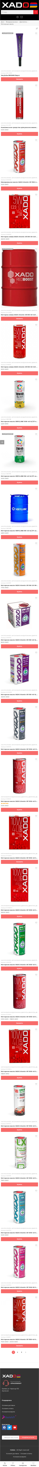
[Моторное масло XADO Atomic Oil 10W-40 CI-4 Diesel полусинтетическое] (19, 723)
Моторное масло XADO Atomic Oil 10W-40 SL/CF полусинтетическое (19, 1126)
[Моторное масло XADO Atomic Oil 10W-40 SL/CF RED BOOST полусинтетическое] (19, 991)
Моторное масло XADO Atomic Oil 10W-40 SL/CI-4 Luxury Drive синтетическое (19, 1178)
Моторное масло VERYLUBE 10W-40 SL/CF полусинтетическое (19, 421)
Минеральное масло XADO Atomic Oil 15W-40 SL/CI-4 (19, 182)
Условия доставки (8, 1405)
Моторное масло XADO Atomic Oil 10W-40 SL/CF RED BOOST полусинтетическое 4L (19, 1071)
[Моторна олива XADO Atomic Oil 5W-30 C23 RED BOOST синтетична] (19, 211)
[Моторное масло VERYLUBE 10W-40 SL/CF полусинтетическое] (19, 396)
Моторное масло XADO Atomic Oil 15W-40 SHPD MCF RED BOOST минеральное (19, 1339)
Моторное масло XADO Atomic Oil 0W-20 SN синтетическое (19, 585)
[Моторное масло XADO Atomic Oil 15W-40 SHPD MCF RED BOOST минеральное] (19, 1314)
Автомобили (16, 71)
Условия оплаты (7, 1408)
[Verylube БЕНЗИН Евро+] (19, 50)
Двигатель (23, 22)
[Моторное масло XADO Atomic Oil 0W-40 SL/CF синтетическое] (19, 614)
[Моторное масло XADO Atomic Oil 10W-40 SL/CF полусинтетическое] (19, 1100)
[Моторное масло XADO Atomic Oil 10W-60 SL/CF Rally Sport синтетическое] (19, 1262)
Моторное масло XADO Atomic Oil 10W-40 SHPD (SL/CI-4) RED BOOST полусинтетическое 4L (19, 858)
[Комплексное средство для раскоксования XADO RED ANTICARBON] (19, 102)
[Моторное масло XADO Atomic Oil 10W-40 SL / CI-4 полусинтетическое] (19, 939)
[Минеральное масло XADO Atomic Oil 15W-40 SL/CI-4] (19, 156)
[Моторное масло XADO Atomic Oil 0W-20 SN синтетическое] (19, 560)
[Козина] (21, 17)
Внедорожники (12, 22)
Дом (2, 22)
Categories (23, 1465)
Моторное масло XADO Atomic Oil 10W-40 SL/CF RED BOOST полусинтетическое (19, 1017)
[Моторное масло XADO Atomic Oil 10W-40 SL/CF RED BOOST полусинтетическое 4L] (19, 1046)
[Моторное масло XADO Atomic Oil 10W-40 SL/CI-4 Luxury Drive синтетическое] (19, 1152)
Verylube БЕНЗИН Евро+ (10, 75)
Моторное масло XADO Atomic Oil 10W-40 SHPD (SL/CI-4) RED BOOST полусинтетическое (19, 801)
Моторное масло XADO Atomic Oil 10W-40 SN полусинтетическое (19, 1233)
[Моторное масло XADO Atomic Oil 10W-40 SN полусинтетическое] (19, 1207)
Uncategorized (6, 71)
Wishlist (33, 1465)
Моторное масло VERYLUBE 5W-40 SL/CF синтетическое (19, 476)
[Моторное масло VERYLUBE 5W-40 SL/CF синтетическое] (19, 451)
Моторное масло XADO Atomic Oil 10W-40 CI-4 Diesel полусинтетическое (19, 749)
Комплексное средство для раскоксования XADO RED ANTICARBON (19, 127)
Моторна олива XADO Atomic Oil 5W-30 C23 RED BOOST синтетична (19, 237)
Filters (13, 1465)
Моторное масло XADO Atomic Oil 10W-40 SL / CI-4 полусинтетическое (19, 965)
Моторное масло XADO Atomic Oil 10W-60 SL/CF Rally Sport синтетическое (19, 1287)
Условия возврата (8, 1412)
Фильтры (6, 28)
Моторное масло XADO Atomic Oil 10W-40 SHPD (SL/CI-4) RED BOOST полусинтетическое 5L (19, 910)
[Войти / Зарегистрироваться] (17, 17)
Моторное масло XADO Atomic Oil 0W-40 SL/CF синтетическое (19, 640)
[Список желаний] (36, 33)
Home (5, 1465)
